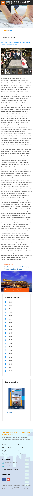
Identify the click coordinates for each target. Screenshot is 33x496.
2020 (10, 323)
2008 (10, 364)
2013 (10, 347)
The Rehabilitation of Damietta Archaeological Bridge (16, 268)
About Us (20, 448)
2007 (10, 368)
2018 (10, 330)
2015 (10, 340)
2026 (10, 302)
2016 (10, 337)
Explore (9, 412)
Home (5, 30)
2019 (10, 326)
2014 (10, 343)
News (10, 30)
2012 (10, 350)
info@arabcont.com (11, 463)
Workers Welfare (7, 448)
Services (20, 454)
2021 (10, 319)
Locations (5, 454)
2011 (10, 354)
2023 (10, 312)
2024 (10, 309)
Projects (20, 451)
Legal (4, 451)
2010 (10, 357)
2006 (10, 371)
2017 (10, 333)
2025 (10, 305)
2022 (10, 316)
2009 (10, 361)
